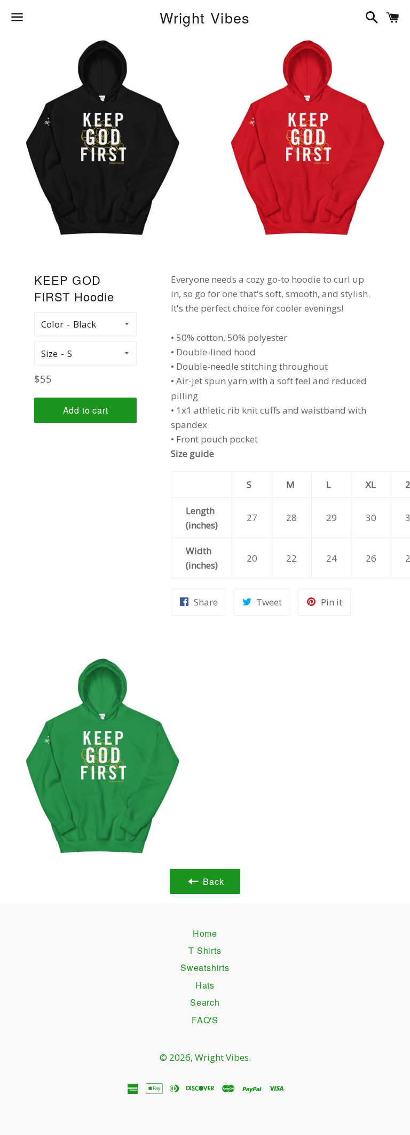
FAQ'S (205, 1020)
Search (205, 1002)
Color (52, 324)
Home (205, 933)
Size (49, 353)
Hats (205, 985)
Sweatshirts (205, 967)
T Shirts (204, 950)
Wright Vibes (205, 17)
